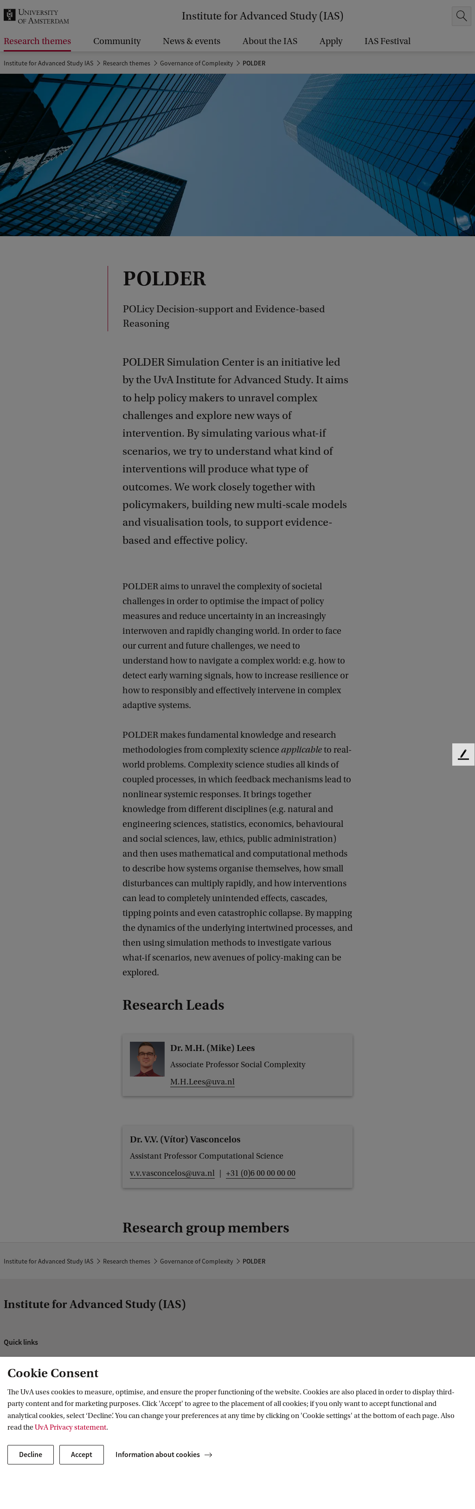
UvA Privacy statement (70, 1427)
